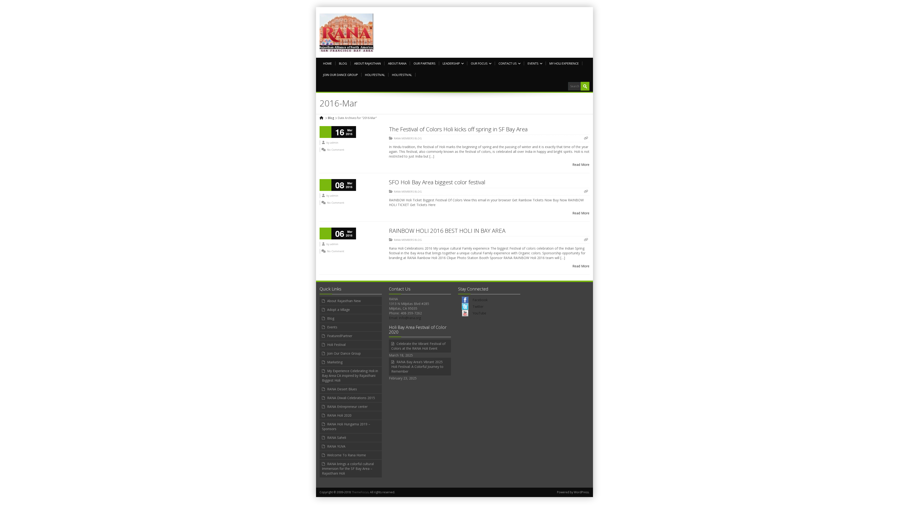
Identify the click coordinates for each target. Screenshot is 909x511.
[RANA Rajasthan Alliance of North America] (346, 32)
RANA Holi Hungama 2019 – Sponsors (346, 426)
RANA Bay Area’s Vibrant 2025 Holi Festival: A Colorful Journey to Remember (417, 367)
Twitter (477, 306)
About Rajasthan (367, 63)
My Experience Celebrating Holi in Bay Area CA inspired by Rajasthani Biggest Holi (350, 376)
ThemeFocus (360, 492)
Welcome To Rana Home (346, 455)
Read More (580, 164)
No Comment (335, 149)
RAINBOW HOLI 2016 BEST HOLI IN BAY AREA (447, 230)
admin (334, 142)
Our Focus (479, 63)
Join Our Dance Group (340, 75)
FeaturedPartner (339, 336)
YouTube (479, 313)
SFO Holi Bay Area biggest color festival (437, 182)
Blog (343, 63)
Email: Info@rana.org (405, 318)
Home (327, 63)
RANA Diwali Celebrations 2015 (351, 398)
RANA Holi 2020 (339, 415)
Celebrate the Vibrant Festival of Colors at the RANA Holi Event (418, 346)
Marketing (335, 362)
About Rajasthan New (344, 301)
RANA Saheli (336, 437)
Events (533, 63)
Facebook (480, 300)
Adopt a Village (338, 309)
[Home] (322, 118)
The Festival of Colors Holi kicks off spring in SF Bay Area (458, 129)
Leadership (451, 63)
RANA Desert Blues (342, 389)
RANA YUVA (336, 446)
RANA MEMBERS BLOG (408, 138)
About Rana (397, 63)
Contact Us (508, 63)
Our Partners (425, 63)
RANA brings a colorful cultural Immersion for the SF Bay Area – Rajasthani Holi (348, 469)
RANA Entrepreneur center (347, 406)
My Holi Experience (564, 63)
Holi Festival (375, 75)
